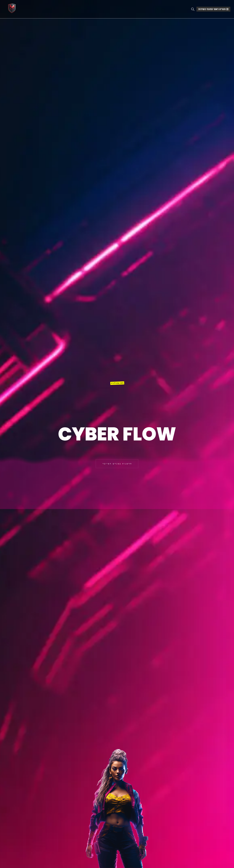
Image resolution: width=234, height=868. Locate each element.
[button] (193, 9)
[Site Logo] (12, 8)
